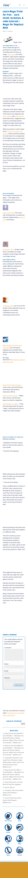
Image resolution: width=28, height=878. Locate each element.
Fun (8, 843)
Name (6, 664)
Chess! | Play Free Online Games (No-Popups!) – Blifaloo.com (12, 800)
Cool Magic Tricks (8, 249)
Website (7, 678)
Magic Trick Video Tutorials (12, 385)
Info (20, 832)
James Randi (19, 116)
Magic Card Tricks (9, 213)
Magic (4, 31)
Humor (19, 821)
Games (8, 855)
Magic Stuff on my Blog (10, 404)
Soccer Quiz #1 (10, 787)
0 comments (9, 31)
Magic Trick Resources (10, 395)
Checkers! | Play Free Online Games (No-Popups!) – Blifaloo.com (13, 793)
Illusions (20, 855)
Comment (8, 647)
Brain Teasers (8, 821)
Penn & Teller (7, 116)
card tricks (11, 54)
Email (6, 671)
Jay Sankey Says (8, 306)
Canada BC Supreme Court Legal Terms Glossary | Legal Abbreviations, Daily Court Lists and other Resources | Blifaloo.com (13, 762)
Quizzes (8, 832)
